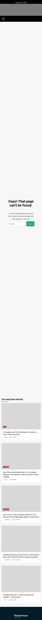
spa (5, 427)
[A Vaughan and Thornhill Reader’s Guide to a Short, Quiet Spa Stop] (21, 416)
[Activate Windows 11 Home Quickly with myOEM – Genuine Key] (21, 579)
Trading (6, 467)
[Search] (38, 18)
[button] (3, 18)
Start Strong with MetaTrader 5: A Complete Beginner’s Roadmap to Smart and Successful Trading (20, 474)
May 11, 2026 (16, 560)
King (6, 437)
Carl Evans (7, 519)
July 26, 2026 (12, 437)
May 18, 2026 (16, 519)
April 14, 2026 (12, 600)
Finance (6, 509)
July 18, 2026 (12, 479)
